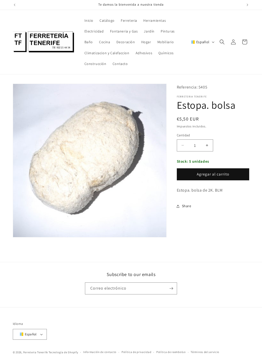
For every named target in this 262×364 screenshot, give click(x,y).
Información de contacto (99, 352)
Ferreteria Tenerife (35, 352)
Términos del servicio (205, 352)
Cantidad (183, 135)
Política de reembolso (171, 352)
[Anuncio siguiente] (247, 5)
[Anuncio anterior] (14, 5)
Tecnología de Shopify (63, 352)
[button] (222, 42)
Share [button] (186, 206)
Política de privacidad (136, 352)
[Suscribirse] (171, 288)
